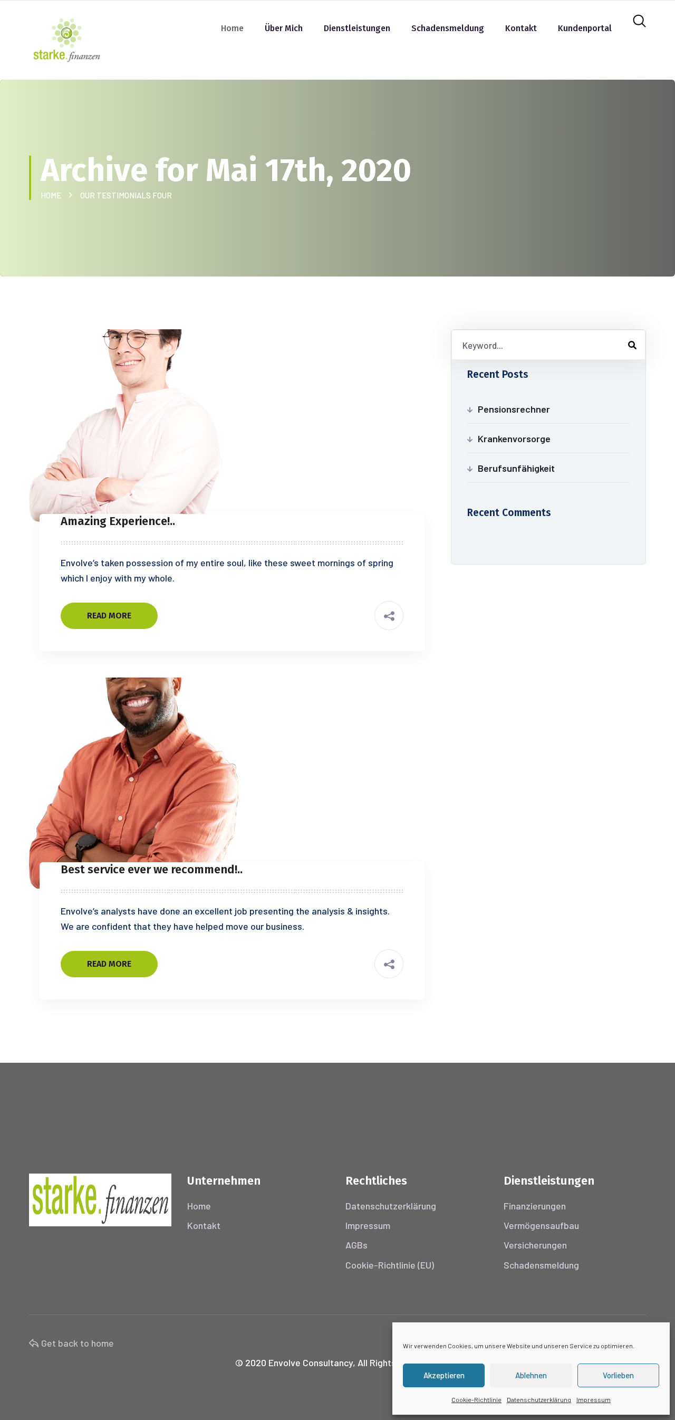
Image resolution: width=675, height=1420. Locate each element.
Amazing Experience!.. (118, 521)
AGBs (356, 1245)
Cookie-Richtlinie (476, 1399)
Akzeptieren (444, 1375)
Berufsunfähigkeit (516, 468)
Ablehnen (531, 1375)
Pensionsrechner (514, 409)
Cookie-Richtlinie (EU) (389, 1265)
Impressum (593, 1399)
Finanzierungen (535, 1206)
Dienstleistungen (357, 28)
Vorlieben (618, 1375)
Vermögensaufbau (541, 1225)
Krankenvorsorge (514, 438)
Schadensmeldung (447, 28)
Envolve (284, 1362)
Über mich (284, 28)
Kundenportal (585, 28)
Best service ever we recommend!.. (152, 869)
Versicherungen (535, 1245)
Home (232, 28)
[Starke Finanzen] (66, 39)
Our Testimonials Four (126, 195)
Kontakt (521, 28)
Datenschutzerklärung (539, 1399)
